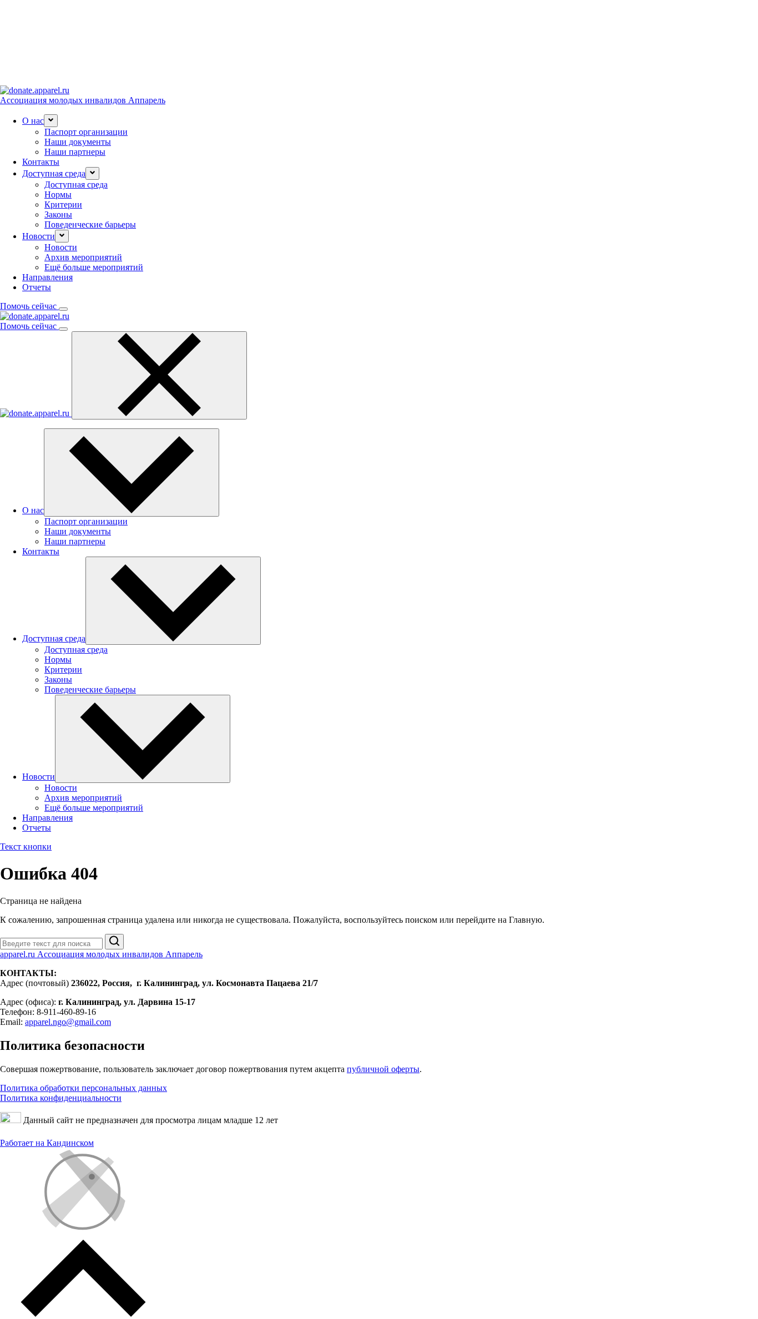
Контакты (40, 161)
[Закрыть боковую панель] (159, 375)
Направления (47, 277)
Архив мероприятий (83, 257)
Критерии (63, 204)
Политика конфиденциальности (61, 1098)
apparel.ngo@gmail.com (68, 1022)
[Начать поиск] (114, 941)
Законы (58, 214)
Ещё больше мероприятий (93, 267)
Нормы (58, 194)
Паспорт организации (86, 132)
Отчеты (36, 287)
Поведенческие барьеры (90, 224)
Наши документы (77, 141)
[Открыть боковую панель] (63, 309)
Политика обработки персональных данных (83, 1088)
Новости (60, 247)
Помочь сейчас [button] (29, 306)
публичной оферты (383, 1069)
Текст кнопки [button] (26, 846)
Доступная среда (76, 184)
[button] (51, 120)
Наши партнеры (74, 151)
